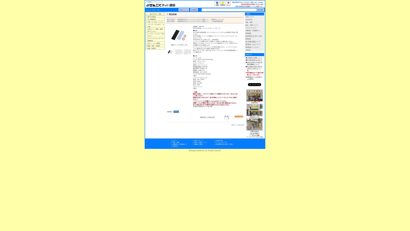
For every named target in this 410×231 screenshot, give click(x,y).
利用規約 (248, 39)
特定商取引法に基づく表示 (253, 36)
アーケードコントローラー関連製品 (155, 39)
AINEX (195, 26)
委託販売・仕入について (253, 44)
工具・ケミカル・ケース (155, 22)
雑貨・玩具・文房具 (153, 46)
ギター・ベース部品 (153, 43)
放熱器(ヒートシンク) (217, 19)
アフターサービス (251, 28)
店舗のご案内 (198, 144)
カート (228, 5)
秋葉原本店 (254, 102)
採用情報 (248, 33)
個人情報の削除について (253, 41)
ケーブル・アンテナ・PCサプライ (156, 35)
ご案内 (217, 5)
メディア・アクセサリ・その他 (155, 25)
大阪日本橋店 (254, 131)
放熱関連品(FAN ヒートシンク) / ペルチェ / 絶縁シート (193, 19)
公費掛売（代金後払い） (253, 30)
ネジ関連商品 (151, 19)
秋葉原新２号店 (254, 117)
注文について (249, 17)
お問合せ (223, 5)
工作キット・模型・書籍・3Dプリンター (155, 30)
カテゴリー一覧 (155, 14)
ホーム (174, 140)
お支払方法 (248, 19)
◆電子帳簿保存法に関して (254, 60)
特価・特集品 (151, 48)
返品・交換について (251, 25)
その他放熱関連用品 (217, 21)
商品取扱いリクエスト (252, 47)
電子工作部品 (151, 17)
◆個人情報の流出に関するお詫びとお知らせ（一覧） (254, 68)
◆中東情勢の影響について (254, 58)
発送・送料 (248, 22)
